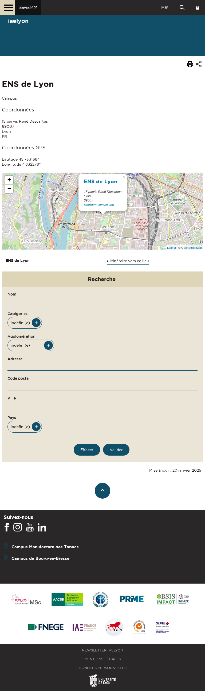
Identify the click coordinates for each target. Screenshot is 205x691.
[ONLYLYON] (114, 628)
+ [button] (9, 179)
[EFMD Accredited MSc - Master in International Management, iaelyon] (26, 599)
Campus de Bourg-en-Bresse (40, 558)
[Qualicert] (139, 627)
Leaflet (171, 247)
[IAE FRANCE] (84, 628)
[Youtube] (30, 527)
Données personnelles (103, 668)
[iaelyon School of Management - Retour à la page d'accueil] (28, 7)
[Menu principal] (7, 7)
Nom (11, 294)
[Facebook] (7, 527)
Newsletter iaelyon (102, 650)
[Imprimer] (190, 65)
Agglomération (21, 336)
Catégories (17, 314)
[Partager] (198, 65)
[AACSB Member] (68, 599)
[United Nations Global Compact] (100, 600)
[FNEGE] (46, 628)
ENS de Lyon (100, 181)
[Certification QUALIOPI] (163, 627)
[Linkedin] (42, 527)
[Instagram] (17, 527)
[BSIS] (173, 599)
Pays (11, 418)
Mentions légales (102, 659)
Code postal (18, 378)
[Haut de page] (103, 491)
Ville (11, 398)
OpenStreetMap (191, 247)
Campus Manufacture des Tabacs (45, 547)
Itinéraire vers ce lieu (99, 204)
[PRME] (132, 600)
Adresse (14, 359)
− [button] (9, 188)
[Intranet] (197, 7)
